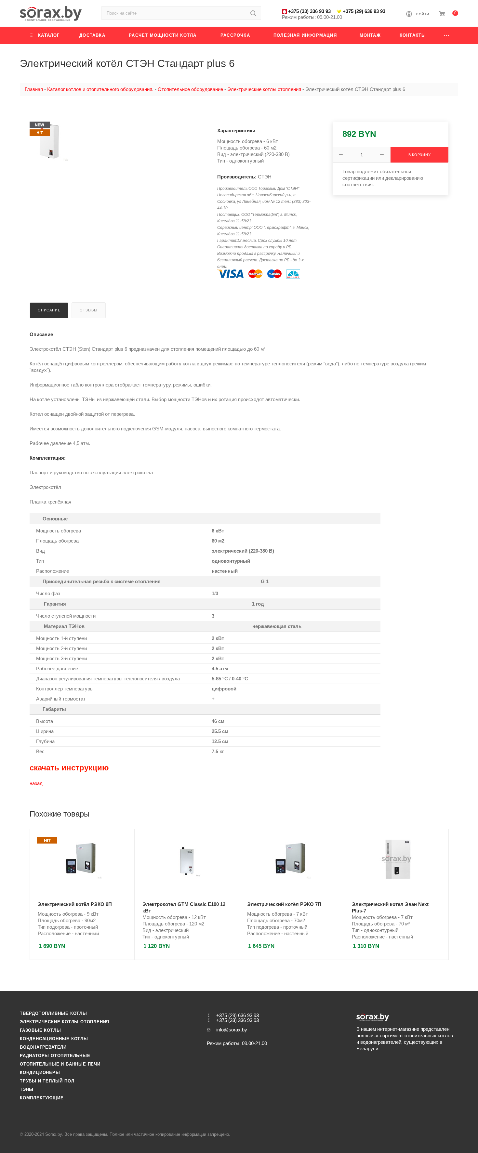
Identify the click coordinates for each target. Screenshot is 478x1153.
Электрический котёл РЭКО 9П (75, 904)
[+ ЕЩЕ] (447, 35)
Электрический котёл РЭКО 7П (284, 904)
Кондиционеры (40, 1072)
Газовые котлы (40, 1030)
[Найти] (253, 13)
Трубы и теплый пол (47, 1081)
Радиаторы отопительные (55, 1055)
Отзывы (89, 310)
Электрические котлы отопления (64, 1021)
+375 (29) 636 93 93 (364, 11)
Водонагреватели (43, 1047)
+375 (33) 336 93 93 (309, 11)
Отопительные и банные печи (60, 1064)
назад (36, 783)
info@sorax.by (231, 1029)
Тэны (26, 1089)
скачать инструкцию (69, 767)
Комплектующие (41, 1097)
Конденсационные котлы (54, 1038)
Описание (49, 310)
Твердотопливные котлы (53, 1013)
